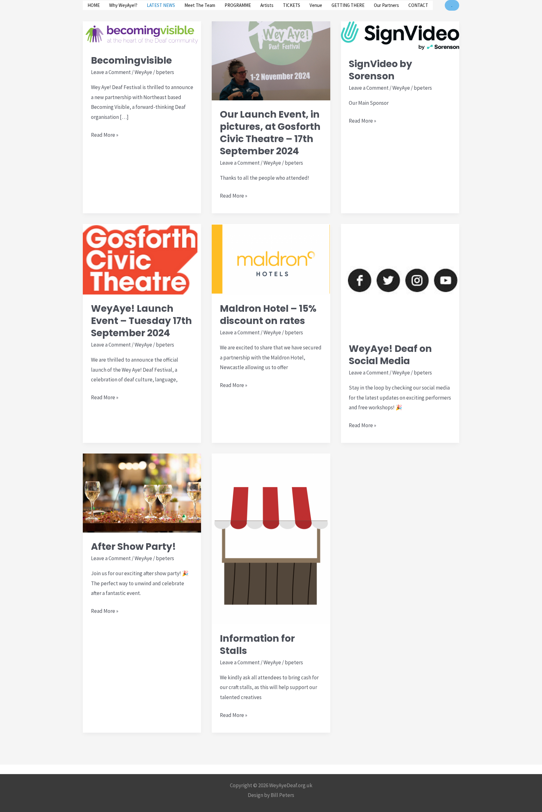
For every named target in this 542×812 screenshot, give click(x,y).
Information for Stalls (257, 644)
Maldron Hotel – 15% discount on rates (268, 314)
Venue (316, 5)
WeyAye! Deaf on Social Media (390, 355)
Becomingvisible (131, 60)
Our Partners (386, 5)
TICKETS (291, 5)
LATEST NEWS (161, 5)
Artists (267, 5)
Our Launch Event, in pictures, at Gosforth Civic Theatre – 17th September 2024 (270, 133)
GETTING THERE (348, 5)
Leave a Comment (111, 72)
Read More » (104, 134)
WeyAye (143, 72)
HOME (94, 5)
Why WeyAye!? (123, 5)
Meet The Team (199, 5)
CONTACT (418, 5)
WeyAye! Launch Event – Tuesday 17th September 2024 (141, 321)
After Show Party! (133, 546)
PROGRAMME (238, 5)
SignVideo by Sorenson (380, 70)
